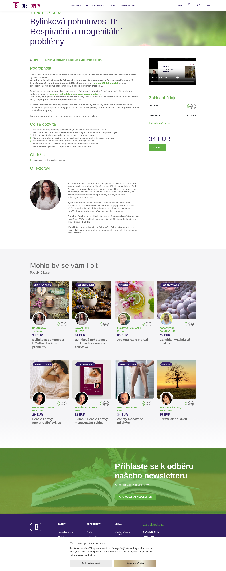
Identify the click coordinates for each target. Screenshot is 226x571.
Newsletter (127, 5)
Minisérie (62, 537)
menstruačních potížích (88, 94)
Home (35, 60)
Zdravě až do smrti (173, 419)
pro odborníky (95, 5)
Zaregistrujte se (153, 524)
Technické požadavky (159, 123)
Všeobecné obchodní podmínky (124, 533)
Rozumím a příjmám (135, 563)
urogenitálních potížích (106, 83)
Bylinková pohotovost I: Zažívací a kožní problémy (48, 343)
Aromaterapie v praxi (132, 339)
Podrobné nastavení (91, 563)
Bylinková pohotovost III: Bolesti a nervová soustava (91, 343)
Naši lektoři (92, 537)
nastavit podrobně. (85, 555)
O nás (89, 532)
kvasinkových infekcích (61, 94)
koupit (157, 147)
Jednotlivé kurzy (65, 532)
